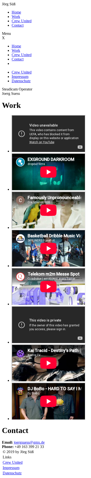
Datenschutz (21, 81)
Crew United (22, 21)
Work (16, 17)
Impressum (20, 77)
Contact (18, 25)
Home (16, 12)
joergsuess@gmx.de (29, 442)
